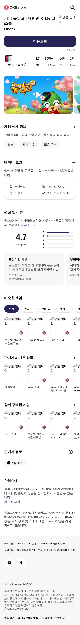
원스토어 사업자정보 (16, 584)
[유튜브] (9, 563)
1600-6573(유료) (25, 549)
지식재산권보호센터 (53, 618)
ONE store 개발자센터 (52, 543)
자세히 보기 (12, 501)
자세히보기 (29, 225)
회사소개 (31, 543)
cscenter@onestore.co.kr (61, 549)
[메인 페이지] (15, 7)
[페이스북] (21, 563)
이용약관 (9, 618)
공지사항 (9, 543)
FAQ (20, 543)
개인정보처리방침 (28, 618)
